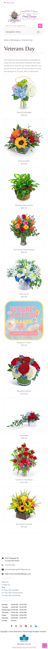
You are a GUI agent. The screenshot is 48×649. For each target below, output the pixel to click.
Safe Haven (24, 294)
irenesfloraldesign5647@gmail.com (18, 569)
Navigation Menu (13, 32)
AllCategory (15, 40)
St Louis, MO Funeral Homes (12, 593)
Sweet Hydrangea (24, 112)
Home (6, 40)
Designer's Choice (24, 343)
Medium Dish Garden (24, 205)
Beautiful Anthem (24, 391)
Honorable (24, 435)
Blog (3, 587)
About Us (5, 582)
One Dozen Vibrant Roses (24, 250)
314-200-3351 (10, 565)
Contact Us (6, 585)
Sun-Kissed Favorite (24, 524)
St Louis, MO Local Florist (11, 595)
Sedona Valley (24, 161)
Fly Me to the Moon (24, 480)
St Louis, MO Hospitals (10, 590)
